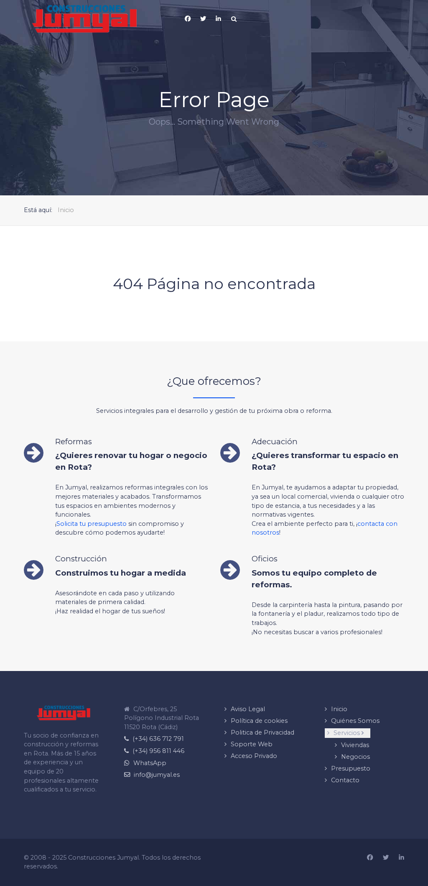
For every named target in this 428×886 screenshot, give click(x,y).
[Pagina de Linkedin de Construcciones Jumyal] (401, 858)
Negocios (355, 757)
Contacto (345, 780)
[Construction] (84, 18)
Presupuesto (350, 768)
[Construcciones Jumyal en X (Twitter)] (386, 858)
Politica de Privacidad (262, 732)
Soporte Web (252, 744)
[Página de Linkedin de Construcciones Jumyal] (218, 19)
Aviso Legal (248, 709)
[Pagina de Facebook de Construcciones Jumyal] (187, 19)
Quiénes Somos (355, 721)
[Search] (234, 19)
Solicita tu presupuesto (91, 524)
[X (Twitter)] (203, 19)
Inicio (339, 709)
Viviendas (355, 745)
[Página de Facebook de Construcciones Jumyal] (370, 858)
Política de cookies (259, 721)
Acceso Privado (254, 756)
